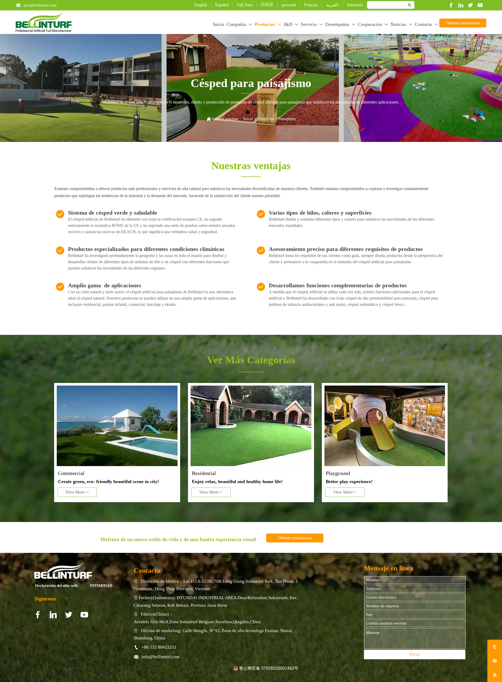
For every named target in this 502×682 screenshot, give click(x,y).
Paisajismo (287, 119)
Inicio (248, 119)
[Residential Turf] (251, 426)
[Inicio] (44, 22)
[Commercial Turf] (117, 426)
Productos (266, 119)
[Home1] (63, 570)
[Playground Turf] (384, 426)
